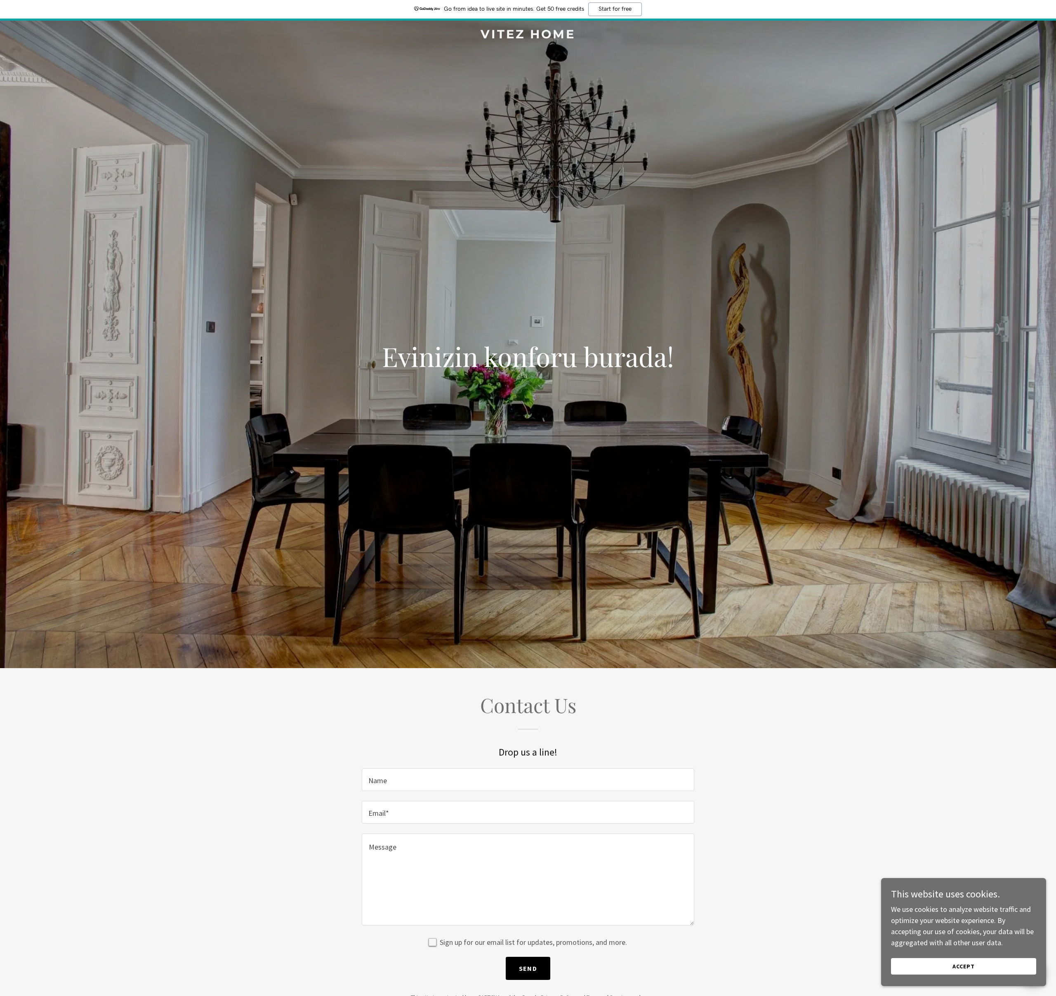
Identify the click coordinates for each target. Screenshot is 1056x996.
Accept (963, 966)
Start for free (615, 9)
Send (528, 968)
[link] (527, 35)
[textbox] (528, 779)
